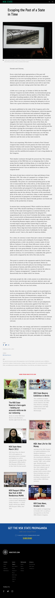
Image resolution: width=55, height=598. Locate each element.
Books (22, 564)
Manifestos (6, 570)
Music (22, 566)
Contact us (31, 568)
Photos (22, 570)
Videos (22, 568)
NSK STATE (8, 2)
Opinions (6, 568)
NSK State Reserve (7, 355)
